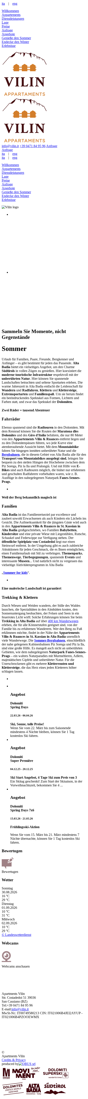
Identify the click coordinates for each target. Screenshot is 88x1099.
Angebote (8, 34)
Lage (5, 22)
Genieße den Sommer (16, 38)
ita (3, 3)
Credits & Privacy (14, 1060)
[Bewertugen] (7, 868)
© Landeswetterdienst (16, 935)
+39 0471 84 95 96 (32, 146)
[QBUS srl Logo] (27, 1064)
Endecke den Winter (15, 42)
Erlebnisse (9, 46)
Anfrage (7, 30)
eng (14, 3)
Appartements (11, 15)
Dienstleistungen (13, 18)
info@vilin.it (10, 146)
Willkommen (10, 11)
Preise (6, 26)
